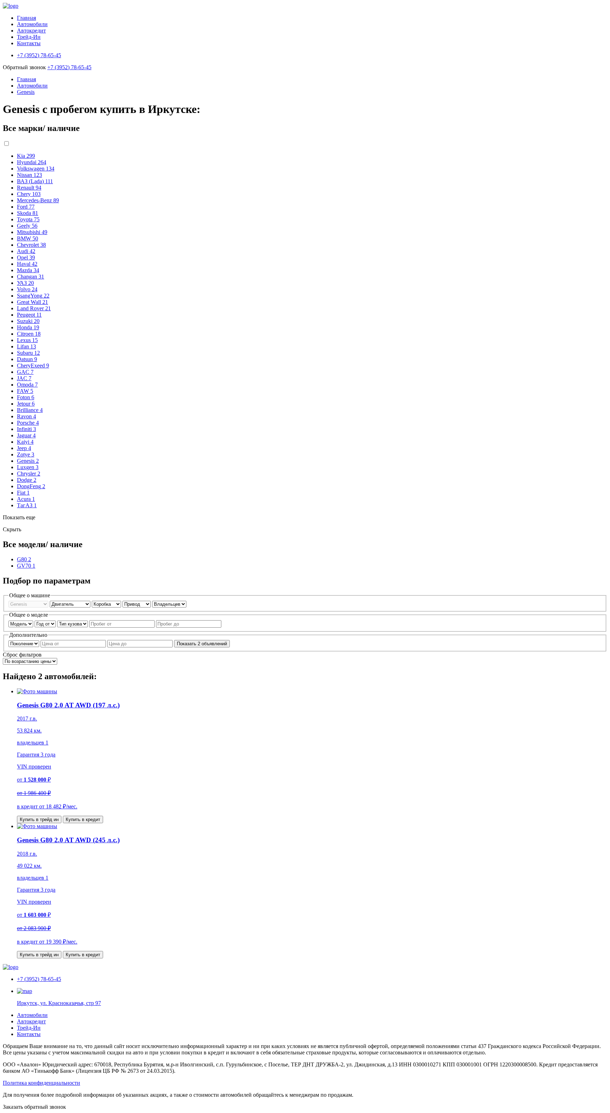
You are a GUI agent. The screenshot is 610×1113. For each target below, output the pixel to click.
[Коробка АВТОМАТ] (107, 604)
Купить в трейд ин (39, 819)
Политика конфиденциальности (41, 1083)
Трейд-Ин (29, 37)
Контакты (29, 43)
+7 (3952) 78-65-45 (69, 67)
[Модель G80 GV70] (21, 624)
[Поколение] (24, 643)
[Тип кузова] (73, 624)
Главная (26, 18)
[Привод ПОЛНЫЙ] (137, 604)
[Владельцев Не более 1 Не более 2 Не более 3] (169, 604)
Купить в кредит (83, 819)
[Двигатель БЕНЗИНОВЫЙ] (71, 604)
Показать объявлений (202, 643)
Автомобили (32, 24)
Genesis (26, 92)
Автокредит (31, 31)
